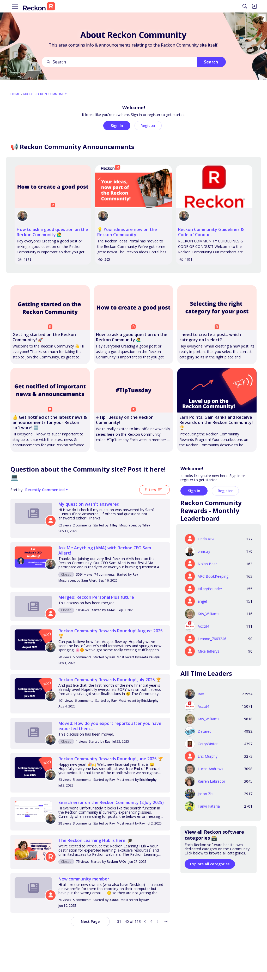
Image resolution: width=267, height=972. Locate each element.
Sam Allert (89, 580)
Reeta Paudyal (149, 657)
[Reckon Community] (39, 6)
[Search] (245, 6)
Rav (135, 574)
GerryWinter (208, 744)
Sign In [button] (117, 125)
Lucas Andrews (210, 769)
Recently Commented (45, 489)
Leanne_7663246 (212, 639)
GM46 (111, 610)
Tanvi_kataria (209, 806)
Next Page (90, 921)
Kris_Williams (208, 614)
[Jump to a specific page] (166, 921)
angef (202, 601)
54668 (114, 900)
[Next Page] (157, 921)
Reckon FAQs (116, 861)
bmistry (204, 551)
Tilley (113, 525)
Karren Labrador (211, 781)
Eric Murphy (149, 700)
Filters (150, 489)
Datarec (204, 731)
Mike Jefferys (208, 651)
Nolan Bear (207, 564)
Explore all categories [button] (209, 863)
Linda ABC (206, 539)
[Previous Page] (145, 921)
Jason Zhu (206, 794)
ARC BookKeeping (213, 576)
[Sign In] (254, 6)
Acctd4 (203, 626)
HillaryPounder (210, 589)
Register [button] (148, 125)
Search (211, 62)
